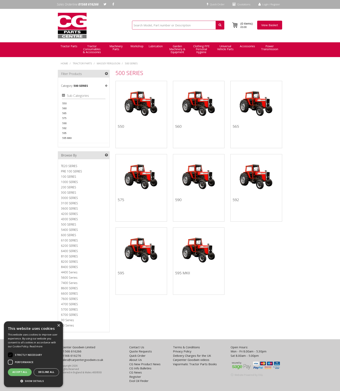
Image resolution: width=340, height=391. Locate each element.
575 (64, 118)
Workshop (136, 46)
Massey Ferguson (108, 63)
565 (64, 113)
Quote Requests (140, 351)
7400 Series (69, 283)
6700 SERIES (69, 315)
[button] (33, 381)
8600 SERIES (69, 288)
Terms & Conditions (186, 347)
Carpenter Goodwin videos (191, 360)
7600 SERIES (69, 299)
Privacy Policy (182, 351)
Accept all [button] (19, 372)
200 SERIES (68, 187)
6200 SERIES (69, 246)
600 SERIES (68, 235)
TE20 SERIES (69, 166)
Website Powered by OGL (249, 375)
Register (135, 377)
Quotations (243, 4)
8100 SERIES (69, 256)
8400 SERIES (69, 267)
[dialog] (33, 354)
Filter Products (71, 73)
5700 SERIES (69, 309)
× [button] (58, 325)
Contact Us (136, 347)
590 (64, 123)
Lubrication (156, 46)
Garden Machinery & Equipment (177, 49)
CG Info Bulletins (140, 368)
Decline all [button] (46, 372)
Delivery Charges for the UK (192, 356)
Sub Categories (78, 96)
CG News (135, 372)
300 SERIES (68, 192)
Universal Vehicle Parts (225, 47)
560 (64, 108)
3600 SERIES (69, 208)
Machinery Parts (116, 47)
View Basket (269, 25)
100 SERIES (68, 176)
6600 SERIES (69, 293)
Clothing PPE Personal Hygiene (201, 49)
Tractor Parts (82, 63)
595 (64, 133)
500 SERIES (131, 63)
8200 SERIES (69, 261)
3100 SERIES (69, 203)
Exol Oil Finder (139, 381)
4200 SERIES (69, 214)
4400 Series (69, 272)
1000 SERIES (69, 182)
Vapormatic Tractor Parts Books (195, 364)
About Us (135, 360)
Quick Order (217, 4)
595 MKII (67, 138)
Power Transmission (269, 47)
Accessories (247, 46)
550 (64, 103)
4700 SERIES (69, 304)
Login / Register (271, 4)
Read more (36, 346)
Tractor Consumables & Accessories (92, 49)
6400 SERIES (69, 251)
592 (64, 128)
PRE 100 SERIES (71, 171)
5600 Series (69, 277)
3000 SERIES (69, 198)
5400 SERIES (69, 230)
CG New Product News (145, 364)
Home (64, 63)
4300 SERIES (69, 219)
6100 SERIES (69, 240)
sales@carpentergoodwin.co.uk (82, 360)
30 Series (67, 320)
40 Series (67, 325)
